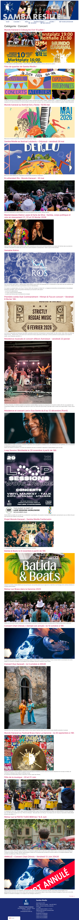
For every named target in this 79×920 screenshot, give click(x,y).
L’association (16, 21)
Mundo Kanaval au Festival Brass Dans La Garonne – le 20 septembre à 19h (39, 733)
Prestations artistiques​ (39, 21)
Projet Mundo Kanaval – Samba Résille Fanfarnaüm (27, 519)
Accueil (7, 21)
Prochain (72, 896)
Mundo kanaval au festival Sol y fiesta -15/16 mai (27, 105)
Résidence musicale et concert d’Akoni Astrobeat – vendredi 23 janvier (37, 339)
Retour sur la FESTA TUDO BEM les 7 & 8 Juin (25, 817)
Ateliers (26, 21)
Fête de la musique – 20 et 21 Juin (20, 777)
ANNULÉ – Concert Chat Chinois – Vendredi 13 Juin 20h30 (31, 856)
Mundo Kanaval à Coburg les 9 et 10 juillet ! (24, 30)
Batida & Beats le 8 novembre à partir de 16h (25, 551)
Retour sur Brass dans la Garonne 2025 (22, 589)
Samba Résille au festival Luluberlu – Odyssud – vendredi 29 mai (34, 141)
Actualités (51, 21)
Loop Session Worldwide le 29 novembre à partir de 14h (30, 450)
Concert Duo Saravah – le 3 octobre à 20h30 (25, 664)
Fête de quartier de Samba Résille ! (20, 66)
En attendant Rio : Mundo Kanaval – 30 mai (24, 178)
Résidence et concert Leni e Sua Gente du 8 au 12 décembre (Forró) (36, 410)
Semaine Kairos (11, 250)
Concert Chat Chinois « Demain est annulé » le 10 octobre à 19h (34, 626)
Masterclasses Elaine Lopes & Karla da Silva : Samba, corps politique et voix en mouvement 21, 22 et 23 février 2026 (37, 216)
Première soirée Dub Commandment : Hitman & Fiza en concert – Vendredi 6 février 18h (39, 298)
